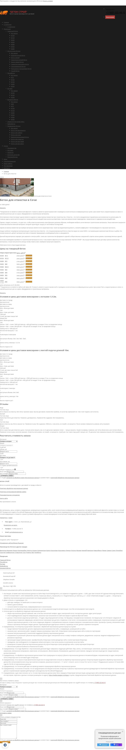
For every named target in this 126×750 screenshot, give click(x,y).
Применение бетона (13, 126)
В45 (6, 282)
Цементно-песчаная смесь (15, 122)
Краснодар (54, 550)
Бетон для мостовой (17, 141)
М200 (12, 40)
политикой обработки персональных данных (65, 478)
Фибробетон (11, 124)
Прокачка (10, 152)
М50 (12, 104)
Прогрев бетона (12, 157)
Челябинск (37, 552)
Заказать (3, 208)
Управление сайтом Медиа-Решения (12, 543)
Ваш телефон (4, 474)
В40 (6, 278)
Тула (24, 552)
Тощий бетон (15, 71)
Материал (3, 439)
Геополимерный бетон (18, 66)
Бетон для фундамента (18, 130)
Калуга (48, 550)
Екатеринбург (22, 550)
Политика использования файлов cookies (13, 492)
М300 (12, 44)
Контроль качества (13, 155)
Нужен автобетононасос (10, 465)
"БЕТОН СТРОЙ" (18, 11)
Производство (11, 148)
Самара (109, 550)
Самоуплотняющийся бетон (20, 64)
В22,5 (6, 267)
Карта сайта (4, 498)
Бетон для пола (16, 135)
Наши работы (8, 163)
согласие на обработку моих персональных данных (22, 478)
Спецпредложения (10, 161)
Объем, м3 (3, 449)
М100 (12, 35)
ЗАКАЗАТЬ (29, 255)
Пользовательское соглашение (10, 495)
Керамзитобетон (12, 99)
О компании (7, 24)
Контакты (7, 168)
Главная (6, 22)
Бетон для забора (16, 133)
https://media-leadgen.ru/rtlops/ (59, 675)
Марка (2, 443)
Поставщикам (8, 166)
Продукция (7, 29)
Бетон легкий (15, 58)
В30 (6, 272)
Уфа (32, 552)
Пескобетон (11, 73)
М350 (12, 47)
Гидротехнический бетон (19, 60)
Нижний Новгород (87, 550)
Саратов (2, 552)
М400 (12, 49)
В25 (6, 270)
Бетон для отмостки (17, 139)
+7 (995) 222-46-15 (100, 683)
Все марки (14, 33)
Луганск (73, 550)
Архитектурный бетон (18, 55)
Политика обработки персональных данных (14, 488)
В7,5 (6, 255)
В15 (6, 261)
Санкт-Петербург (117, 550)
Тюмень (28, 552)
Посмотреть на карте (10, 525)
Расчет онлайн (110, 17)
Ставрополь (18, 552)
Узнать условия (48, 1)
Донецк (15, 550)
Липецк (68, 550)
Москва (78, 550)
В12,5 (6, 258)
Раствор (9, 88)
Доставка (10, 150)
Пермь (104, 550)
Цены (5, 159)
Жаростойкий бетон (17, 62)
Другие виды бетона (13, 51)
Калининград (41, 550)
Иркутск (29, 550)
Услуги (6, 146)
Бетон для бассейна (17, 144)
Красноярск (62, 550)
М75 (12, 77)
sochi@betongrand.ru (16, 532)
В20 (6, 264)
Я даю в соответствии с (40, 478)
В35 (6, 275)
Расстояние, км (5, 461)
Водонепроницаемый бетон (20, 137)
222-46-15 (115, 12)
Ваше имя (3, 471)
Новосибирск (97, 550)
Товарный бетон (12, 31)
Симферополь (10, 552)
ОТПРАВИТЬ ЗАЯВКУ (7, 475)
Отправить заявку (6, 713)
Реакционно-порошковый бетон (21, 69)
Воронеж (9, 550)
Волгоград (3, 550)
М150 (12, 38)
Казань (34, 550)
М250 (12, 42)
